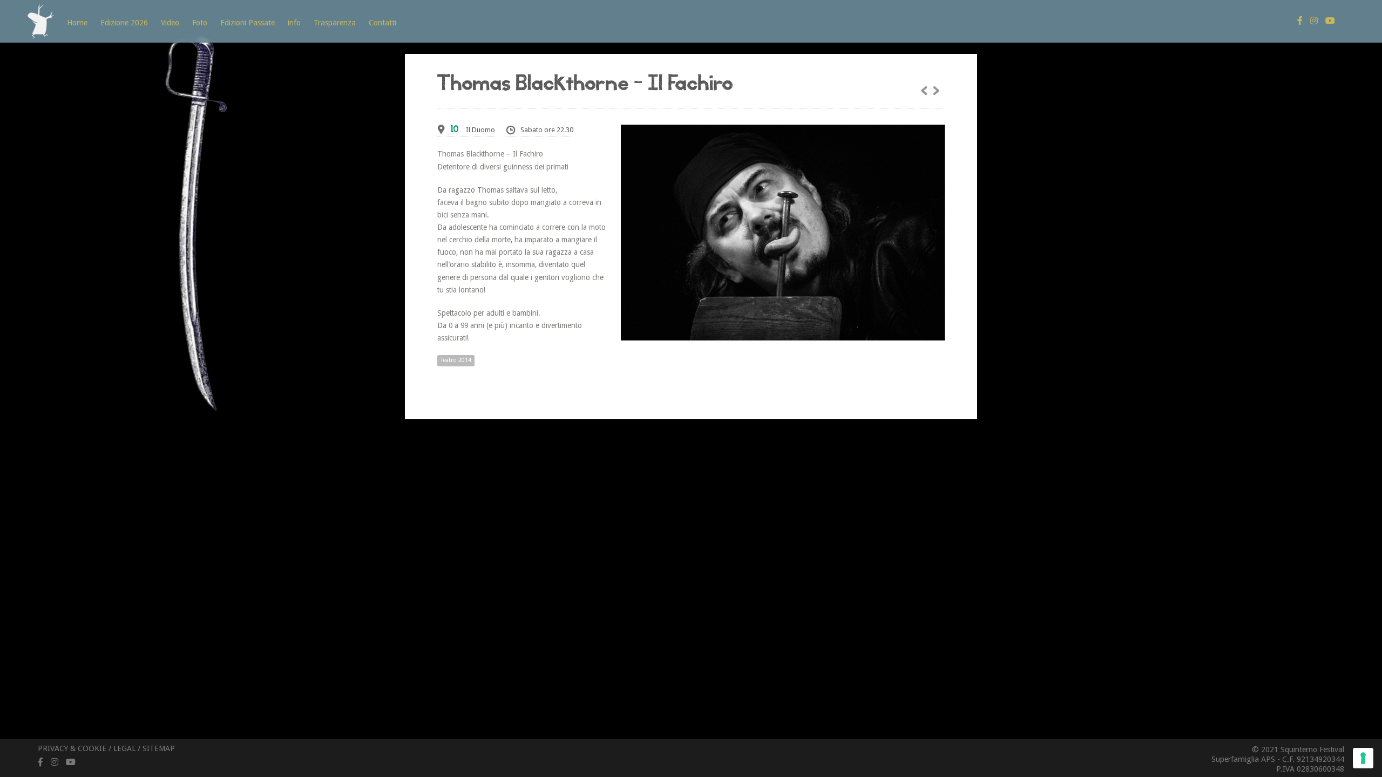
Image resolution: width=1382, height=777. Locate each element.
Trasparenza (335, 22)
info (294, 22)
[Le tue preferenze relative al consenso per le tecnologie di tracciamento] (1363, 758)
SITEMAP (159, 748)
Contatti (382, 22)
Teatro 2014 (456, 360)
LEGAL (124, 748)
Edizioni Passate (247, 22)
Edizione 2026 (124, 22)
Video (170, 22)
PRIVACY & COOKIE (72, 748)
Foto (199, 22)
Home (77, 22)
